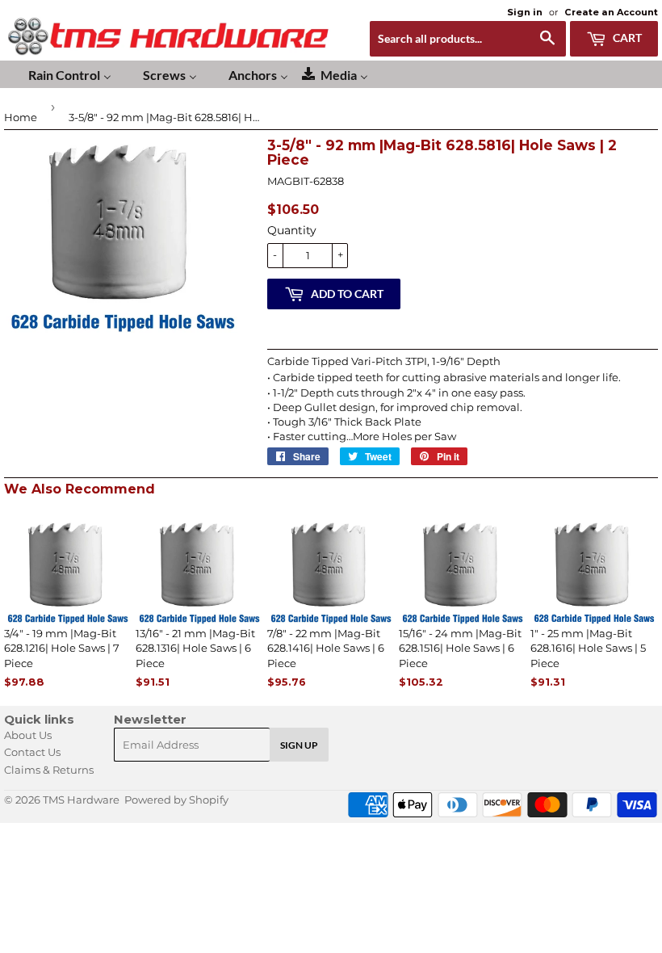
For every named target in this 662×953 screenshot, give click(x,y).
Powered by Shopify (176, 799)
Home (20, 117)
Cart (626, 37)
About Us (28, 734)
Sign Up (299, 745)
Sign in (525, 12)
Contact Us (32, 751)
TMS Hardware (81, 799)
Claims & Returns (49, 769)
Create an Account (611, 12)
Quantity (291, 230)
